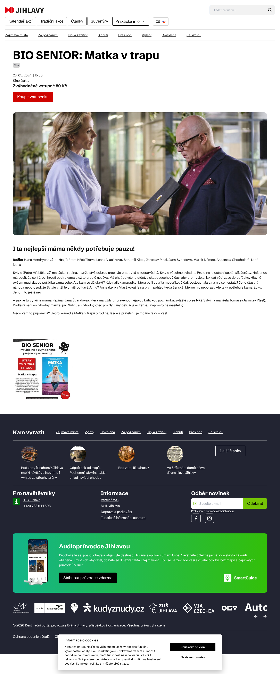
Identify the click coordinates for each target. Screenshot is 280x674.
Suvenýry (99, 21)
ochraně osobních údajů (220, 511)
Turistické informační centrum (123, 518)
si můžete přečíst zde (114, 663)
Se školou (194, 35)
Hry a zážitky (78, 35)
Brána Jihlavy (77, 625)
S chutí (103, 35)
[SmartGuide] (240, 578)
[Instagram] (209, 518)
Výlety (146, 35)
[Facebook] (196, 518)
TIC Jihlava (31, 500)
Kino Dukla (21, 80)
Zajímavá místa (16, 35)
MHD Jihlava (110, 506)
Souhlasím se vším (193, 647)
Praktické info (128, 21)
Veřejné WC (109, 500)
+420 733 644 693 (37, 506)
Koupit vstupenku (33, 96)
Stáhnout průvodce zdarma (87, 577)
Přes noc (125, 35)
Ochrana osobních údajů (31, 636)
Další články (230, 450)
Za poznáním (48, 35)
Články (77, 21)
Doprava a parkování (116, 512)
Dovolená (169, 35)
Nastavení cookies (193, 657)
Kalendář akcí (20, 21)
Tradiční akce (52, 21)
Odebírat (255, 503)
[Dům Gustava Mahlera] (24, 10)
